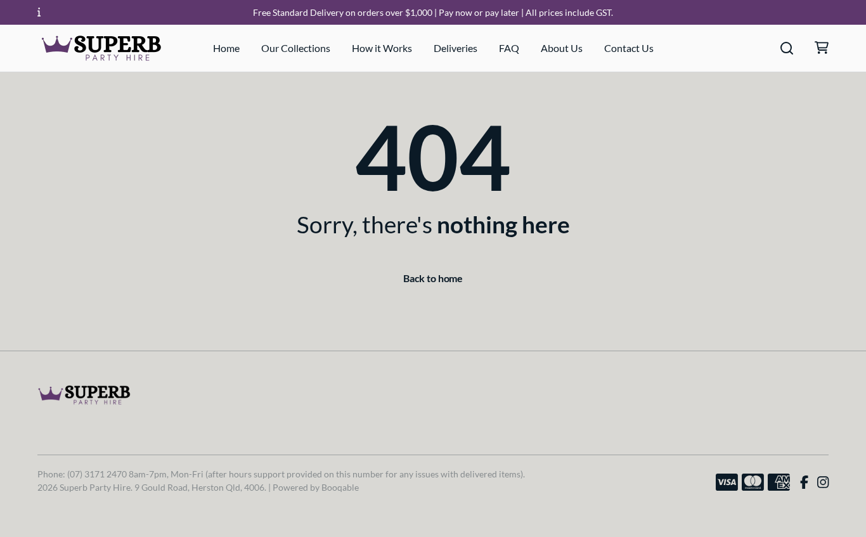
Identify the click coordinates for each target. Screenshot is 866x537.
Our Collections (295, 48)
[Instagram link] (823, 482)
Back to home (433, 278)
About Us (562, 48)
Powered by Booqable (316, 487)
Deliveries (455, 48)
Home (226, 48)
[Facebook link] (804, 482)
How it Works (382, 48)
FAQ (509, 48)
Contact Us (629, 48)
